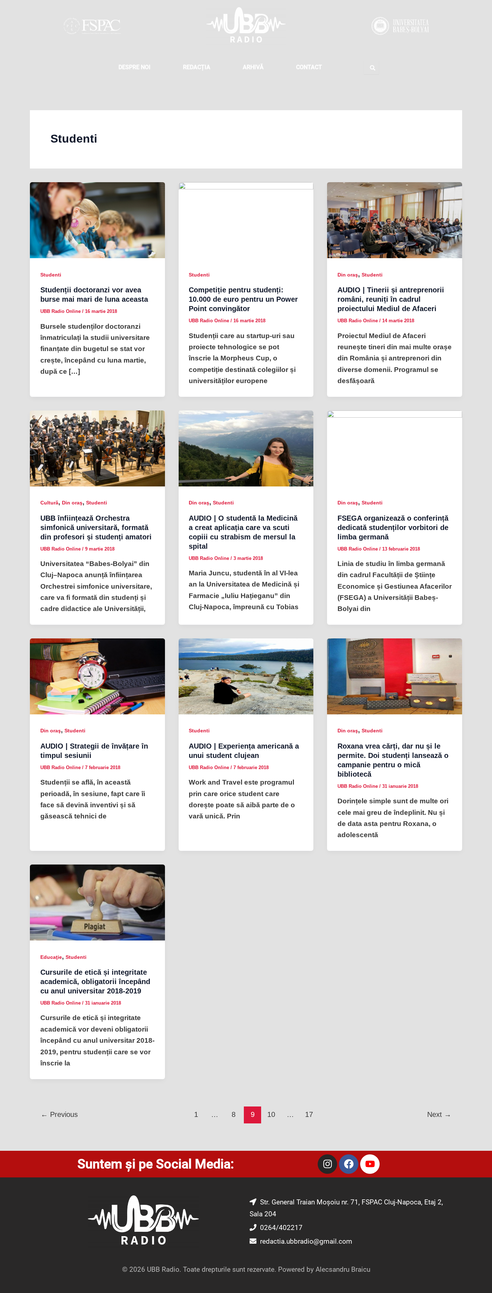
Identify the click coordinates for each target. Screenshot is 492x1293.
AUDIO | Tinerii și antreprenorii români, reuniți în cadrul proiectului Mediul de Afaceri (390, 299)
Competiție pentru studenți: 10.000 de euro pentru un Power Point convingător (243, 299)
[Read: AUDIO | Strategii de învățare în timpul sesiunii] (97, 676)
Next (439, 1114)
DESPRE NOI (134, 67)
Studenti (50, 275)
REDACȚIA (196, 67)
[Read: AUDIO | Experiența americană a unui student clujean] (246, 676)
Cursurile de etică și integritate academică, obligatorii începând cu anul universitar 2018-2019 (95, 981)
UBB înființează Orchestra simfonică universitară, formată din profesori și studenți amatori (96, 527)
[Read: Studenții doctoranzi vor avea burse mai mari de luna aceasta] (97, 220)
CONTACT (309, 67)
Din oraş (347, 275)
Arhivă (253, 67)
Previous (59, 1114)
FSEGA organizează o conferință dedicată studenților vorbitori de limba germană (392, 527)
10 (271, 1114)
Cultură (49, 503)
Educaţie (51, 957)
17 (309, 1114)
